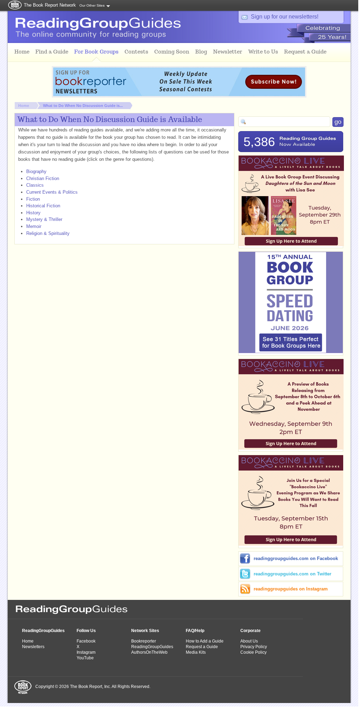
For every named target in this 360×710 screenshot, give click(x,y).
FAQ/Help (195, 631)
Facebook (86, 641)
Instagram (86, 652)
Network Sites (145, 631)
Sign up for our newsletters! (284, 17)
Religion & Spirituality (48, 233)
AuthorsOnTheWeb (149, 652)
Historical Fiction (43, 205)
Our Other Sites (92, 5)
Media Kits (196, 652)
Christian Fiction (42, 178)
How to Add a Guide (205, 641)
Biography (36, 171)
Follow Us (86, 631)
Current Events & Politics (52, 192)
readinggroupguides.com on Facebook (296, 558)
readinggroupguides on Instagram (291, 588)
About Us (249, 641)
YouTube (85, 658)
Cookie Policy (253, 652)
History (33, 212)
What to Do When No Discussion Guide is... (83, 105)
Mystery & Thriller (44, 219)
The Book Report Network (50, 5)
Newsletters (33, 647)
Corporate (250, 631)
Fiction (33, 199)
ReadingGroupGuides (43, 631)
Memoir (33, 226)
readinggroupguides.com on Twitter (292, 573)
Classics (35, 185)
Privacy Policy (253, 647)
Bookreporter (143, 641)
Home (23, 105)
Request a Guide (202, 647)
